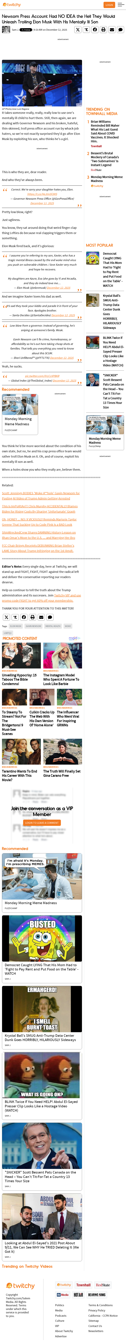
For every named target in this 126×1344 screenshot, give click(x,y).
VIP (57, 1326)
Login (109, 5)
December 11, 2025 (42, 203)
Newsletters (95, 1331)
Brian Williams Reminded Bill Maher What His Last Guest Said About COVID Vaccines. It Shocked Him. (105, 131)
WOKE (68, 626)
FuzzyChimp (11, 430)
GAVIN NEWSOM (33, 626)
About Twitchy (64, 1331)
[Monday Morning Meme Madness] (20, 404)
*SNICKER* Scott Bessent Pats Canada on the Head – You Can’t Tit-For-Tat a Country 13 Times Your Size (40, 1177)
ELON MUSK (15, 626)
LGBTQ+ (8, 632)
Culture (59, 1321)
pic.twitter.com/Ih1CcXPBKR (42, 376)
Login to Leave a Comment (42, 822)
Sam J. (15, 30)
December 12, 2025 (58, 288)
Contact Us (95, 1326)
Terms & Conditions (100, 1305)
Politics (59, 1305)
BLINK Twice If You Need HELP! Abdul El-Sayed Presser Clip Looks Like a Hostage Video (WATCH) (41, 1106)
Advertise (61, 1336)
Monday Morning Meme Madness (31, 903)
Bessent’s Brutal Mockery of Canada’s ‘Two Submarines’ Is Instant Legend (105, 159)
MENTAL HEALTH (53, 626)
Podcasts (60, 1315)
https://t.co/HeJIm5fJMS (42, 194)
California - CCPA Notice (103, 1315)
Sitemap (93, 1321)
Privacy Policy (96, 1310)
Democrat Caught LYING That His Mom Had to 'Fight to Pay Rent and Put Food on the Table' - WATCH (41, 969)
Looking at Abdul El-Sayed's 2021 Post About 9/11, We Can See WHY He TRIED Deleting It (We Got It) (42, 1247)
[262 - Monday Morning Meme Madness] (105, 424)
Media (59, 1310)
